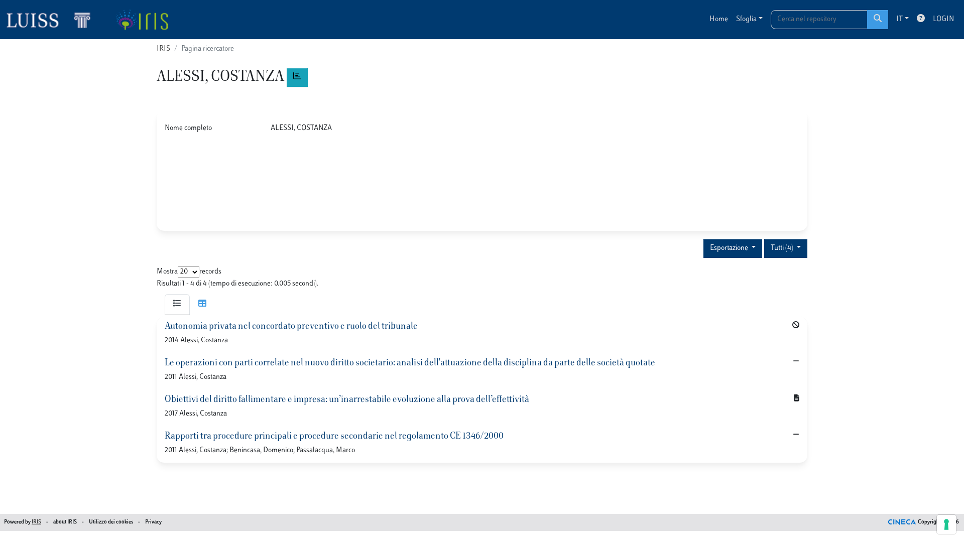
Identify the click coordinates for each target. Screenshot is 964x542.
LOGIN (943, 19)
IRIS (163, 49)
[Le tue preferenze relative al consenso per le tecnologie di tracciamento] (946, 524)
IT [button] (899, 19)
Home (718, 19)
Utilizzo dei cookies (111, 522)
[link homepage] (52, 20)
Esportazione (730, 248)
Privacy (153, 522)
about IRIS (65, 522)
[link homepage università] (141, 20)
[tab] (177, 304)
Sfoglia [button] (746, 19)
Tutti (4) (783, 248)
